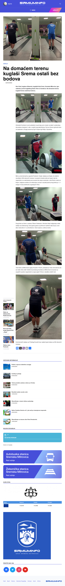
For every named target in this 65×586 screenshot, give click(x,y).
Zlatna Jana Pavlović (6, 346)
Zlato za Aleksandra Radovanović (7, 314)
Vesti (4, 581)
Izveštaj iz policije (16, 373)
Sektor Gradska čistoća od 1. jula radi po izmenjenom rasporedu (29, 410)
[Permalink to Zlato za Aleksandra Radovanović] (8, 306)
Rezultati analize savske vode (20, 392)
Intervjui (30, 581)
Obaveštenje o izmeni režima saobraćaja (22, 401)
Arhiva (39, 581)
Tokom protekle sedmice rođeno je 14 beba (23, 382)
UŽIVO (55, 10)
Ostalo (5, 63)
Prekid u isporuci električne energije (21, 364)
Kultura (13, 581)
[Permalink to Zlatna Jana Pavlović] (8, 339)
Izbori (34, 581)
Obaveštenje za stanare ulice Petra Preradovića (24, 419)
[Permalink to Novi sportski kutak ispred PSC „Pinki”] (8, 323)
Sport (8, 581)
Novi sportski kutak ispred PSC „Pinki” (8, 330)
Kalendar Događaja (21, 581)
